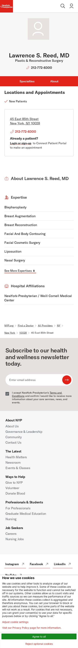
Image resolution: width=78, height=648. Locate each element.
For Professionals (17, 508)
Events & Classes (17, 468)
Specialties (27, 81)
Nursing (11, 519)
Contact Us (13, 442)
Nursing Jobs (14, 539)
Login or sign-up (20, 143)
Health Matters (16, 457)
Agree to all (39, 636)
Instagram (12, 564)
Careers (11, 534)
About (54, 81)
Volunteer (12, 488)
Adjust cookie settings (15, 622)
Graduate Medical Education (25, 514)
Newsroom (13, 462)
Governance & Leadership (23, 432)
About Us (12, 426)
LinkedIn (59, 564)
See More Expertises (18, 270)
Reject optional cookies (39, 643)
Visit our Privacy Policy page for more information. (31, 627)
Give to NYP (14, 482)
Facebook (36, 564)
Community (13, 437)
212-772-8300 (41, 68)
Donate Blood (15, 493)
